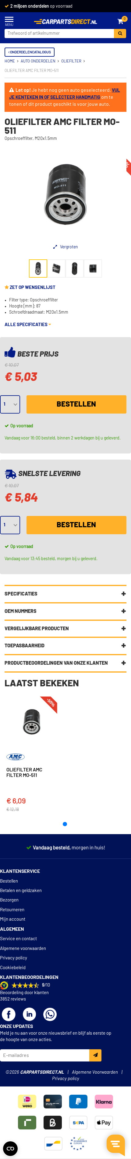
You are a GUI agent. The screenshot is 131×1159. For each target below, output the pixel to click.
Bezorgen (9, 900)
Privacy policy (13, 958)
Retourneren (12, 910)
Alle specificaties (26, 324)
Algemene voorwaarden (23, 948)
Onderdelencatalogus (30, 52)
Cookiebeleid (13, 967)
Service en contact (18, 939)
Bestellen (76, 404)
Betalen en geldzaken (21, 890)
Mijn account (12, 919)
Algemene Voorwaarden (95, 1072)
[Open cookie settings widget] (10, 1148)
